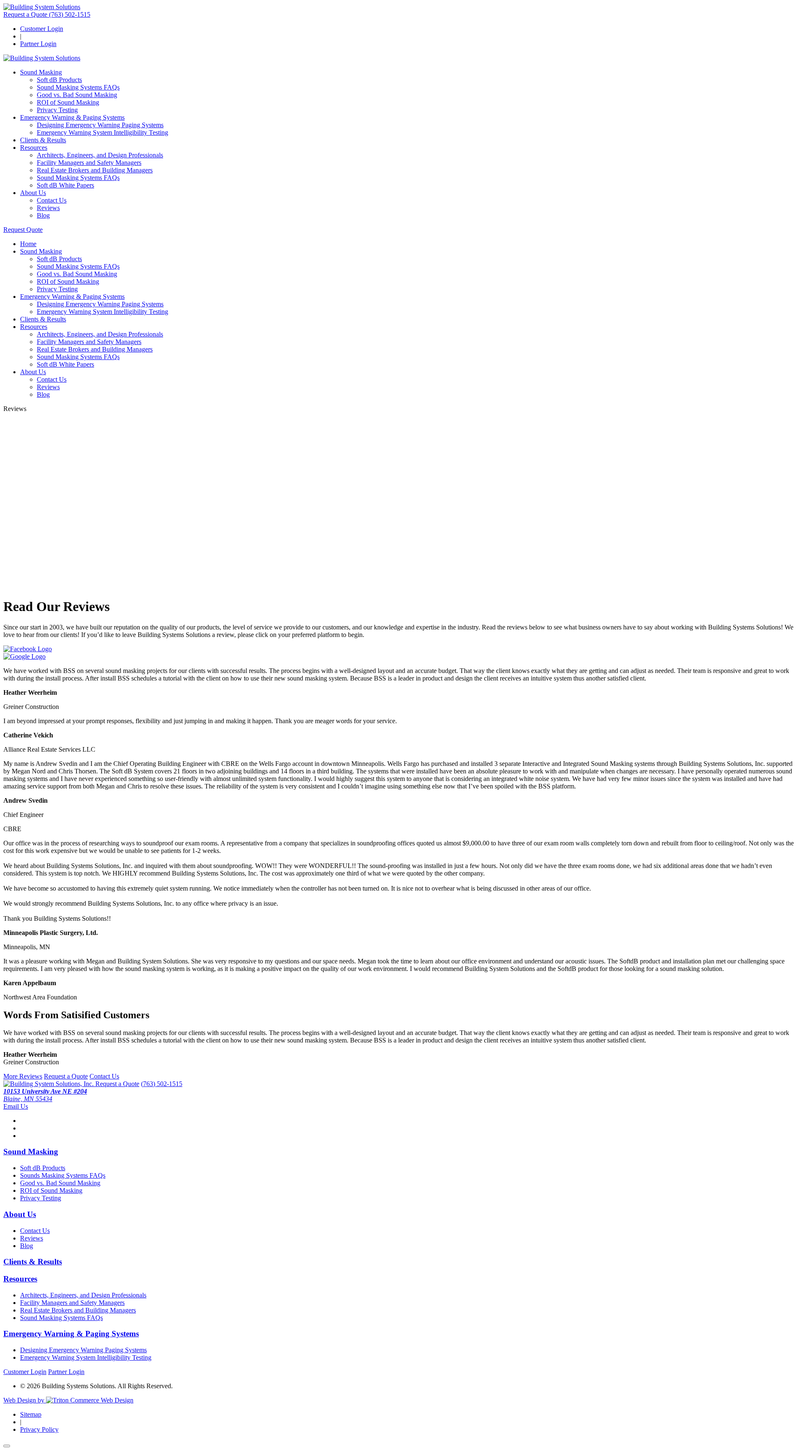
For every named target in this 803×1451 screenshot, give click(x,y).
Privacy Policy (39, 1429)
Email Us (15, 1106)
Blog (43, 215)
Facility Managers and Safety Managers (89, 162)
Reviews (48, 207)
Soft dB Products (59, 79)
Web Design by (24, 1400)
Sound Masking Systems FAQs (78, 87)
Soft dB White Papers (65, 185)
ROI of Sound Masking (68, 102)
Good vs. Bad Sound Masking (77, 94)
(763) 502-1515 (69, 14)
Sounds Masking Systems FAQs (62, 1175)
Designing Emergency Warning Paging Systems (100, 124)
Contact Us (51, 200)
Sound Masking (41, 72)
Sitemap (30, 1414)
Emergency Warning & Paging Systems (72, 117)
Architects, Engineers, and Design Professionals (100, 155)
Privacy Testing (57, 109)
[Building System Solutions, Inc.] (49, 1083)
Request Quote (23, 229)
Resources (33, 147)
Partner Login (38, 43)
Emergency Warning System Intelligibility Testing (102, 132)
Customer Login (41, 28)
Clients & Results (43, 140)
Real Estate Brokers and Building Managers (95, 170)
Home (28, 243)
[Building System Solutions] (41, 6)
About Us (33, 192)
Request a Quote (26, 14)
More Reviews (22, 1076)
